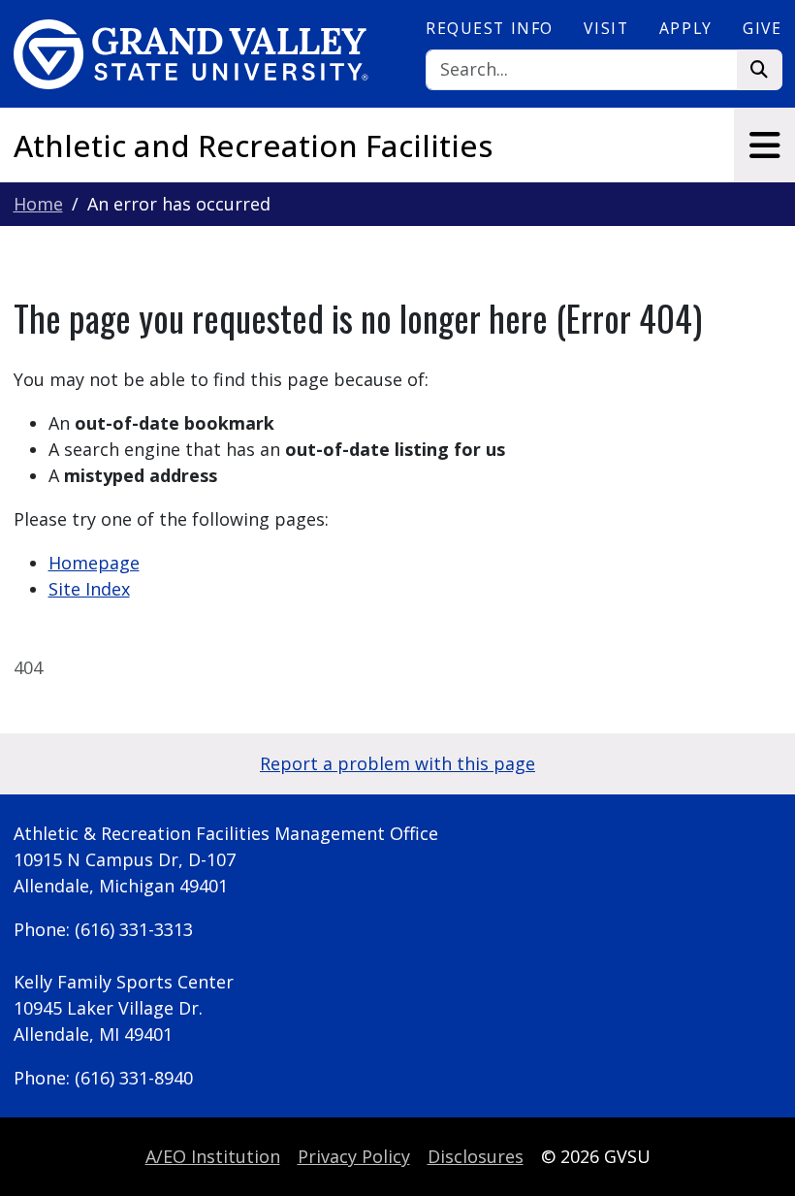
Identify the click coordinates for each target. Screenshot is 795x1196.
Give (762, 28)
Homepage (94, 562)
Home (38, 203)
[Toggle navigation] (764, 145)
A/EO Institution (212, 1156)
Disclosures (476, 1156)
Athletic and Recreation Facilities (253, 145)
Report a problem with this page (397, 763)
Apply (686, 28)
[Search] (759, 70)
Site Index (89, 588)
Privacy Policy (354, 1156)
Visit (606, 28)
